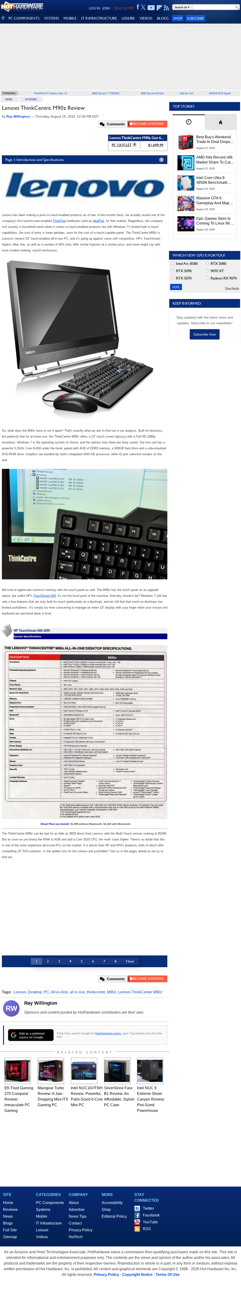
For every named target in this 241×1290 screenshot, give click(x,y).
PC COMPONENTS (24, 18)
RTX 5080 (218, 263)
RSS (147, 1229)
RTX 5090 (183, 271)
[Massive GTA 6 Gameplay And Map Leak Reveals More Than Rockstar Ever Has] (185, 203)
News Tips (77, 1216)
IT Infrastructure (49, 1223)
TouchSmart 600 (44, 596)
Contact (75, 1223)
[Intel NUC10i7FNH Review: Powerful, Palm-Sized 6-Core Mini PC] (84, 1071)
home (8, 99)
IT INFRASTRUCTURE (99, 18)
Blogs (8, 1223)
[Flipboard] (159, 7)
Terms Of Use (168, 1275)
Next (130, 961)
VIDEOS (146, 18)
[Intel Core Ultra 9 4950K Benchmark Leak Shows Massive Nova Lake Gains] (185, 183)
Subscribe (195, 18)
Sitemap (10, 1237)
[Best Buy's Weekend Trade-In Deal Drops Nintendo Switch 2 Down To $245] (185, 142)
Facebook (151, 1215)
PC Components (50, 1203)
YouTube (150, 1222)
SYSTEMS (51, 18)
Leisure (42, 1230)
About (74, 1203)
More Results (232, 288)
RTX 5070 (183, 278)
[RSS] (166, 7)
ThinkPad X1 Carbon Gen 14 (50, 93)
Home (8, 1203)
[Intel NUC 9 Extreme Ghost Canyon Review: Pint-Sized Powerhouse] (150, 1071)
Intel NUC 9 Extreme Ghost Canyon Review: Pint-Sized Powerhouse (151, 1099)
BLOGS (163, 18)
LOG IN (94, 8)
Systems (31, 99)
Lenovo (20, 992)
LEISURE (128, 18)
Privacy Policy (80, 1230)
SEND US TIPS (124, 8)
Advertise (76, 1210)
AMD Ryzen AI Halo (152, 93)
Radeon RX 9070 (223, 278)
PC (46, 992)
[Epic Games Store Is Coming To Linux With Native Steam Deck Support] (185, 223)
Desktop (35, 992)
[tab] (189, 122)
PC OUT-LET (122, 145)
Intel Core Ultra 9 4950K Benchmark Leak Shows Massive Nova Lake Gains (214, 180)
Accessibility (112, 1203)
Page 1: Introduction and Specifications (34, 159)
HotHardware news (108, 1033)
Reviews (10, 1210)
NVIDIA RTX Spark (220, 93)
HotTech (76, 1237)
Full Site (10, 1230)
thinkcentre (96, 992)
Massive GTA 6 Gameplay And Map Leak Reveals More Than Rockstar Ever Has (212, 200)
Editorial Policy (114, 1216)
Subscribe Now (204, 334)
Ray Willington (40, 1003)
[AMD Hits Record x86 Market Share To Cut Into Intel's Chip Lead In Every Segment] (185, 162)
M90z (111, 992)
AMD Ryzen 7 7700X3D (105, 93)
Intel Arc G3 (186, 93)
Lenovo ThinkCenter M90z (140, 992)
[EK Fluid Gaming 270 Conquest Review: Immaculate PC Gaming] (18, 1071)
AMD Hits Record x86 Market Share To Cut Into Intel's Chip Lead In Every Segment (214, 160)
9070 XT (217, 271)
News (8, 1216)
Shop (177, 18)
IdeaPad (98, 221)
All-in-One (59, 992)
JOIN (106, 8)
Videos (42, 1237)
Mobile (41, 1216)
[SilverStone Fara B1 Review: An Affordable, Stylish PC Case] (117, 1071)
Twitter (148, 1208)
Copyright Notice (137, 1275)
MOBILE (70, 18)
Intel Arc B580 (186, 263)
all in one (77, 992)
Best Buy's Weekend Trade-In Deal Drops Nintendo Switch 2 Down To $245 (213, 139)
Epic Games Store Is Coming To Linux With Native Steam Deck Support (214, 221)
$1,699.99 (155, 145)
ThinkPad (59, 221)
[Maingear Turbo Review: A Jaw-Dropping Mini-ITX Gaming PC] (51, 1071)
